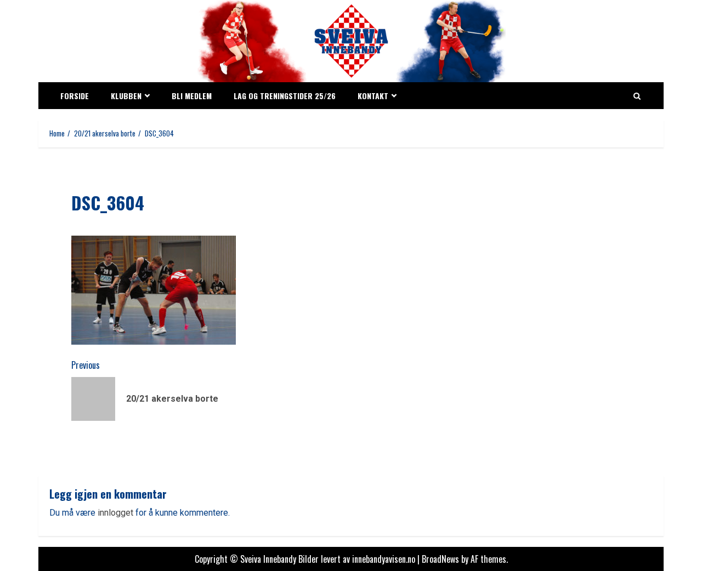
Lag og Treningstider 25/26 (285, 95)
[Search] (637, 95)
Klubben (126, 95)
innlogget (115, 512)
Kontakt (373, 95)
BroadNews (440, 559)
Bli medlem (192, 95)
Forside (74, 95)
